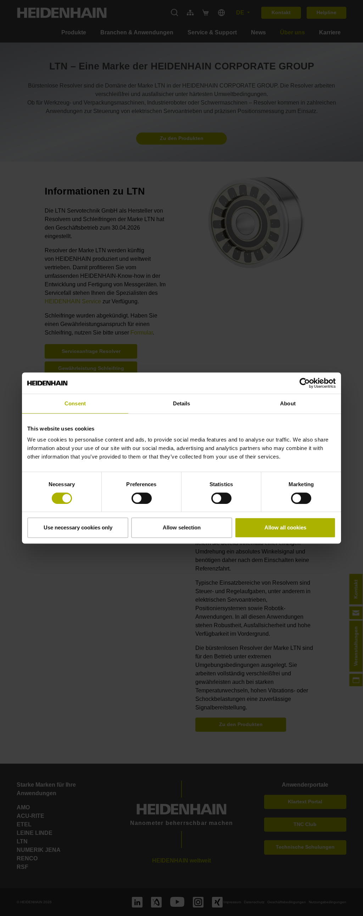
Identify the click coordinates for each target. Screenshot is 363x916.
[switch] (142, 498)
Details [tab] (181, 403)
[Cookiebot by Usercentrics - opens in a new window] (305, 383)
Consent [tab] (75, 403)
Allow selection (182, 527)
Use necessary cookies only (78, 527)
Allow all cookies (285, 527)
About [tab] (288, 403)
